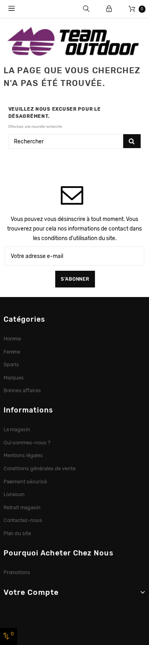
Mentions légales (23, 455)
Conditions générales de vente (39, 468)
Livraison (14, 494)
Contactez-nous (23, 520)
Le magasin (17, 429)
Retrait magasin (22, 507)
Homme (12, 339)
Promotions (17, 572)
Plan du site (17, 533)
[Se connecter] (109, 9)
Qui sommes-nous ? (27, 443)
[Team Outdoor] (74, 40)
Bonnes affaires (22, 390)
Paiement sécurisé (25, 482)
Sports (11, 364)
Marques (14, 378)
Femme (12, 352)
